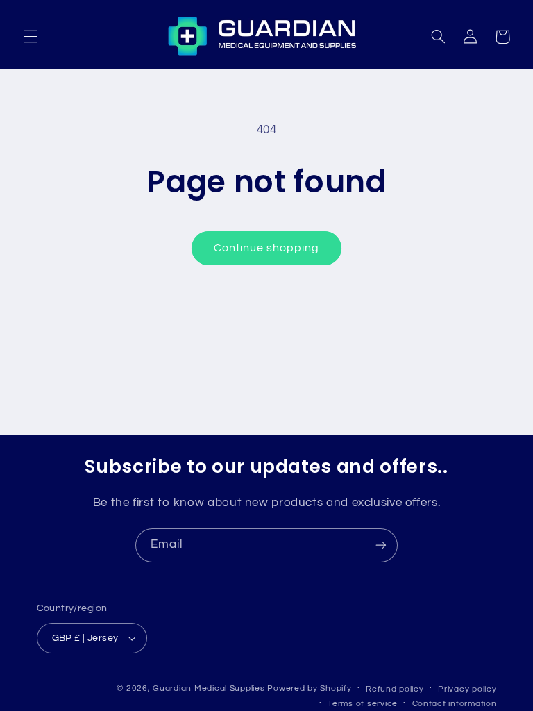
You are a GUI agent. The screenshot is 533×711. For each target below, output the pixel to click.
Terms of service (363, 704)
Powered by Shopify (309, 688)
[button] (30, 37)
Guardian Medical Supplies (208, 688)
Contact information (454, 704)
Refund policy (395, 689)
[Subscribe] (381, 545)
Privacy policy (467, 689)
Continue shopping (267, 247)
